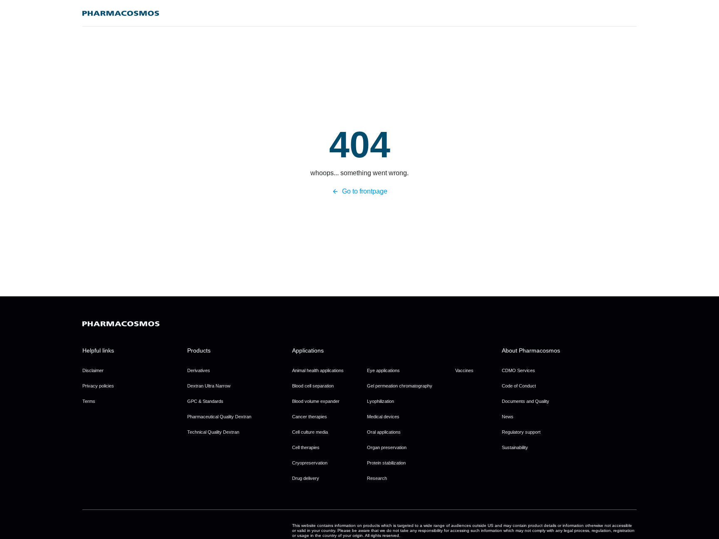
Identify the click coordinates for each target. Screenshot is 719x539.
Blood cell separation (313, 385)
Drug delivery (305, 478)
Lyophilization (380, 401)
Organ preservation (387, 447)
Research (377, 478)
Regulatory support (521, 432)
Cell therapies (306, 447)
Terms (88, 401)
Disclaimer (93, 370)
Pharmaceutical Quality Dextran (219, 416)
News (507, 416)
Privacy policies (98, 385)
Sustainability (515, 447)
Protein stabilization (386, 462)
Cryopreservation (309, 462)
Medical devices (383, 416)
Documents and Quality (525, 401)
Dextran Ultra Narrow (209, 385)
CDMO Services (518, 370)
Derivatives (198, 370)
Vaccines (464, 370)
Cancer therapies (309, 416)
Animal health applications (318, 370)
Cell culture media (310, 432)
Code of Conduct (519, 385)
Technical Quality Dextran (213, 432)
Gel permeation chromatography (399, 385)
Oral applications (384, 432)
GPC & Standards (205, 401)
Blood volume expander (316, 401)
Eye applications (383, 370)
